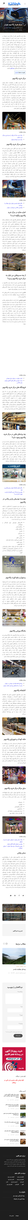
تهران (9, 22)
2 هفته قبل (17, 1100)
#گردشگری (17, 1184)
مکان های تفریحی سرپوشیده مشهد (16, 909)
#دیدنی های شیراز (11, 1179)
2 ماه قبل (17, 1108)
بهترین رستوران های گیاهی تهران (14, 844)
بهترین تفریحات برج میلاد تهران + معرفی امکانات (12, 847)
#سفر (7, 1182)
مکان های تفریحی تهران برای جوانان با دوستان (13, 204)
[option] (14, 960)
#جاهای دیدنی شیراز (11, 1177)
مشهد (22, 907)
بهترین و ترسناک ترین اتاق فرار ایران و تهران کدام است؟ (13, 493)
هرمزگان (18, 916)
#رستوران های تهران (14, 1182)
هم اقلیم (12, 68)
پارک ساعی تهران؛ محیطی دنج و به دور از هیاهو (12, 841)
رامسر (25, 966)
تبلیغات (17, 1216)
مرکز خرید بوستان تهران (16, 139)
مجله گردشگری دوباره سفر (19, 1196)
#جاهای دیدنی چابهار (20, 1179)
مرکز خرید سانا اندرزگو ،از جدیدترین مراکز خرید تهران (12, 136)
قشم (9, 915)
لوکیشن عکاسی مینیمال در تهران (14, 208)
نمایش (16, 72)
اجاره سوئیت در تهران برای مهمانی (14, 378)
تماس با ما (11, 1216)
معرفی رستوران (17, 915)
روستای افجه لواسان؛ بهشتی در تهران (13, 683)
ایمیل (21, 1015)
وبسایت (21, 1023)
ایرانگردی (13, 22)
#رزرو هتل (22, 1182)
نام (22, 1007)
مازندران (17, 966)
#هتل (23, 1184)
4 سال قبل (17, 973)
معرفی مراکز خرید (18, 22)
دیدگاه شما (20, 992)
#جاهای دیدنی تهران (20, 1177)
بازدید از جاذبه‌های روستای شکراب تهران (12, 686)
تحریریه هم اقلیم (19, 28)
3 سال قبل (14, 28)
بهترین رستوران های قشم (15, 918)
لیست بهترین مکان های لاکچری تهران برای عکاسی (13, 382)
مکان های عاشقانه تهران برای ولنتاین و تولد (13, 489)
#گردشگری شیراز (9, 1184)
